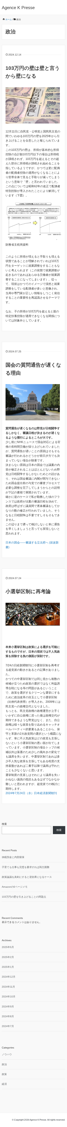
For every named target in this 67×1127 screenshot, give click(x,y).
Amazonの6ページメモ (15, 886)
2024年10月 (8, 996)
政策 (4, 1074)
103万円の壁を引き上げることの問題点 (24, 896)
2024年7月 (8, 1026)
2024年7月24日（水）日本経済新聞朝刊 (31, 793)
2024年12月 (8, 976)
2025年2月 (8, 957)
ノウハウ (7, 1054)
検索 (4, 823)
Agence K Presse (18, 7)
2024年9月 (8, 1006)
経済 (4, 1084)
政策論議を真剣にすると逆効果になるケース (27, 877)
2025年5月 (8, 947)
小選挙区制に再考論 (28, 591)
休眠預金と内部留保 (13, 857)
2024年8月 (8, 1016)
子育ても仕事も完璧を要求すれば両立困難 (25, 867)
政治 (4, 1064)
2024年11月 (8, 986)
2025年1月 (8, 966)
